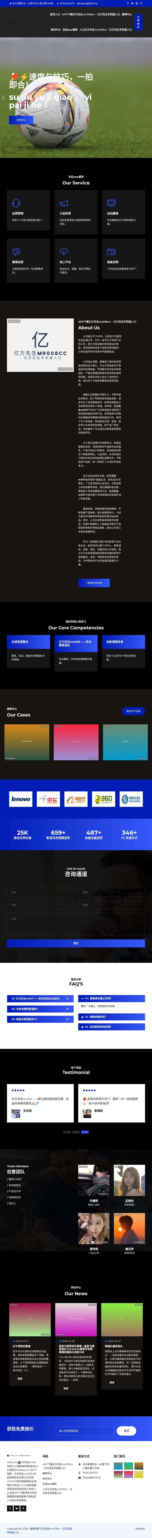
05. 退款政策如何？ (96, 1016)
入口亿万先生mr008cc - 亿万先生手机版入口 (106, 29)
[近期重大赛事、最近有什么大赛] (27, 731)
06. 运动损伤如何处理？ (99, 1026)
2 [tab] (76, 1132)
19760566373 (67, 3)
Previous (4, 747)
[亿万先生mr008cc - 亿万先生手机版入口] (24, 22)
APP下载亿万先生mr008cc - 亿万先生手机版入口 (91, 14)
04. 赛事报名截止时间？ (99, 998)
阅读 (20, 1388)
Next (148, 747)
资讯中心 (56, 29)
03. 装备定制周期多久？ (25, 1019)
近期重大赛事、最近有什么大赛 (27, 758)
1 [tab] (67, 1132)
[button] (3, 97)
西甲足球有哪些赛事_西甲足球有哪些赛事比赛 (122, 1348)
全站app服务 (70, 29)
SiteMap (140, 1528)
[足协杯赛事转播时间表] (76, 747)
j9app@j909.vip (89, 3)
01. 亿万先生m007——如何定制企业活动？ (36, 998)
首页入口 (55, 14)
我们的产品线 (133, 711)
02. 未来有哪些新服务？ (25, 1008)
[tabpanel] (40, 1103)
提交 (76, 943)
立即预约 (138, 22)
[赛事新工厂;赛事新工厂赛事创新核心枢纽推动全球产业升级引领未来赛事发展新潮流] (125, 747)
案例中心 (127, 14)
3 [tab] (85, 1132)
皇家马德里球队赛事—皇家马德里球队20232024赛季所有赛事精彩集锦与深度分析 (30, 1349)
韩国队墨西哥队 (68, 1346)
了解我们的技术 (94, 583)
